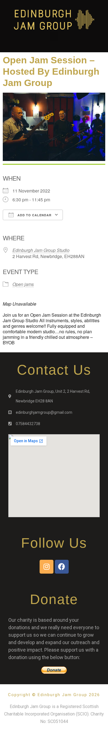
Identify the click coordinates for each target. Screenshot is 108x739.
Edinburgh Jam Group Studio (41, 250)
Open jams (23, 284)
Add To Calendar (34, 215)
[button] (54, 36)
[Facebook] (62, 567)
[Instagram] (46, 567)
